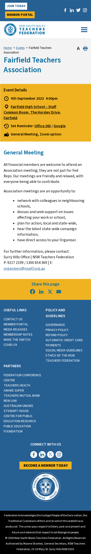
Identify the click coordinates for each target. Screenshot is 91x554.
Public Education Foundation (17, 429)
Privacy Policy (57, 330)
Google (60, 126)
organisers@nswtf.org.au (24, 268)
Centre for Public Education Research (20, 419)
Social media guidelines (64, 350)
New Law (10, 400)
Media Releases (15, 329)
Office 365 (42, 126)
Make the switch (17, 339)
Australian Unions (18, 405)
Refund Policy (57, 335)
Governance (55, 324)
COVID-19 (10, 344)
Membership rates (18, 334)
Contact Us (13, 319)
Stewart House (16, 411)
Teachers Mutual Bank (22, 395)
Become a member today (46, 465)
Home (8, 48)
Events (20, 48)
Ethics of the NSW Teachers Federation (63, 358)
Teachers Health (17, 385)
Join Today (16, 6)
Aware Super (14, 390)
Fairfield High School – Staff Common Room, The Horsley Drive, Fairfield (32, 112)
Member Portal (20, 14)
